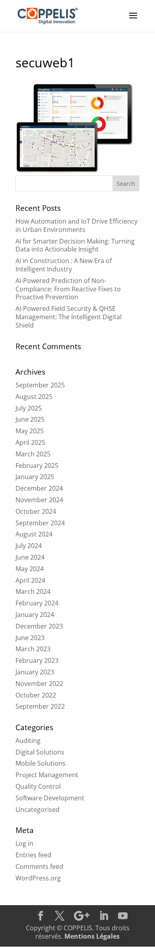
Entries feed (33, 855)
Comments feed (39, 866)
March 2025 (32, 454)
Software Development (49, 798)
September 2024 (40, 523)
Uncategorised (37, 809)
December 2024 (39, 488)
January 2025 (34, 476)
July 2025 (28, 408)
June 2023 (30, 637)
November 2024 (39, 499)
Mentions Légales (92, 936)
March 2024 (32, 591)
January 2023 (34, 672)
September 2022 (40, 706)
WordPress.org (38, 878)
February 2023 (36, 660)
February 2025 (36, 465)
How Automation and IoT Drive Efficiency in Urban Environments (76, 225)
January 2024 (34, 614)
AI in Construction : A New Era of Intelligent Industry (63, 264)
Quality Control (38, 786)
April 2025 (30, 442)
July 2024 (28, 545)
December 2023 (39, 626)
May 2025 (29, 430)
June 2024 (30, 557)
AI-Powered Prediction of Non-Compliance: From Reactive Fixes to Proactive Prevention (68, 289)
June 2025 (30, 419)
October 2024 (35, 511)
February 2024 (36, 603)
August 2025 (33, 396)
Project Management (46, 774)
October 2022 (35, 695)
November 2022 (39, 683)
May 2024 (29, 568)
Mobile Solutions (40, 763)
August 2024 (33, 534)
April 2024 (30, 580)
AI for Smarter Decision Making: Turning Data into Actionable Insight (75, 245)
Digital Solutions (39, 752)
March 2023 (32, 648)
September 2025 (40, 385)
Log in (24, 843)
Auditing (28, 740)
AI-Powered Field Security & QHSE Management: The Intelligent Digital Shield (68, 317)
